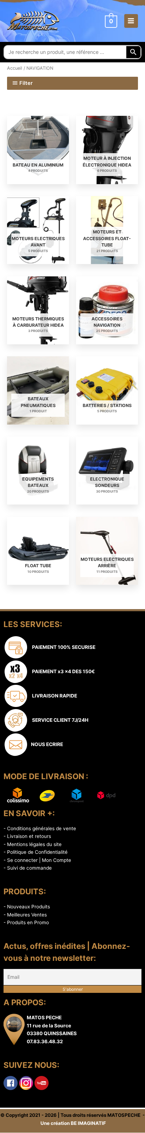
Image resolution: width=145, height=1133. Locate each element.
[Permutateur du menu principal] (131, 21)
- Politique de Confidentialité (36, 852)
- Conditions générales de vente (40, 828)
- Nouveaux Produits (27, 906)
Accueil (14, 68)
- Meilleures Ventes (25, 915)
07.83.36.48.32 (45, 1041)
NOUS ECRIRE (46, 744)
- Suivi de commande (28, 868)
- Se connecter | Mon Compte (37, 860)
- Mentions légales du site (33, 844)
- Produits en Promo (26, 922)
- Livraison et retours (27, 836)
